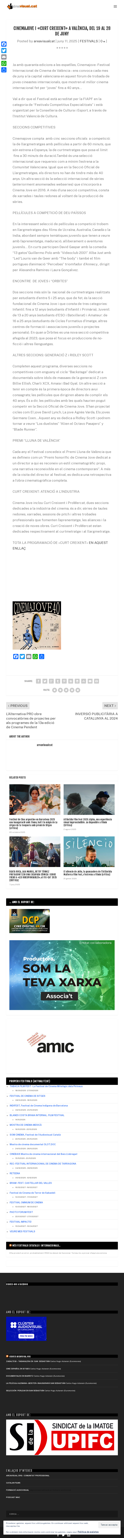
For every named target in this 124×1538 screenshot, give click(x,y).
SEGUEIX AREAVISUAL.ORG (20, 1357)
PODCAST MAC (13, 1497)
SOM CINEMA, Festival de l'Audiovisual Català (35, 1134)
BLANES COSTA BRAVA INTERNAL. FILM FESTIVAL (37, 1115)
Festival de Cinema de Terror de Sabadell (32, 1193)
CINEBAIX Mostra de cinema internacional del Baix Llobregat (43, 1154)
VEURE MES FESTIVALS (22, 1231)
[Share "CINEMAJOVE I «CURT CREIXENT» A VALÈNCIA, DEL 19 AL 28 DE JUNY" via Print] (96, 681)
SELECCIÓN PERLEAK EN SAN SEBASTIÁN (25, 1391)
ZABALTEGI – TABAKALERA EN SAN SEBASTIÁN (28, 1361)
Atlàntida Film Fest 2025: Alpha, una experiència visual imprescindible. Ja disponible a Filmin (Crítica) (88, 822)
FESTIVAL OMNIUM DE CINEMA (26, 1202)
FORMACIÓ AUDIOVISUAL (17, 1490)
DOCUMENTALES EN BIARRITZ (19, 1376)
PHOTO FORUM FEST (21, 1212)
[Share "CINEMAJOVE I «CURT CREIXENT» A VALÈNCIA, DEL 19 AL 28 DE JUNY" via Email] (90, 681)
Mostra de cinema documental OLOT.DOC (33, 1144)
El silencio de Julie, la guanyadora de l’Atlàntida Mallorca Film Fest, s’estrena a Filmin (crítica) (88, 873)
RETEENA (15, 1173)
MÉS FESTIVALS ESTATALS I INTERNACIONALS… (36, 1245)
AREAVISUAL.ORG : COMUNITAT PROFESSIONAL (27, 1476)
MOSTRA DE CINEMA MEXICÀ (26, 1125)
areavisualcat (44, 41)
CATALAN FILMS (13, 1483)
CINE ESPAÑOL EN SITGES (18, 1369)
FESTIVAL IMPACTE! (20, 1222)
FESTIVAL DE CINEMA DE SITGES (27, 1096)
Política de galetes (88, 1532)
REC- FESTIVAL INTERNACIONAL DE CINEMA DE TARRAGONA (43, 1163)
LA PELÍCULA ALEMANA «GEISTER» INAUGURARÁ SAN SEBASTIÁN (35, 1383)
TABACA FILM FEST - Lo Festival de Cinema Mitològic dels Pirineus (46, 1086)
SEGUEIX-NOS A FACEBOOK (17, 1284)
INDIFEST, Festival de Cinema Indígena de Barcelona (39, 1105)
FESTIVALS (89, 41)
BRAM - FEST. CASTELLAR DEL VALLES (31, 1183)
